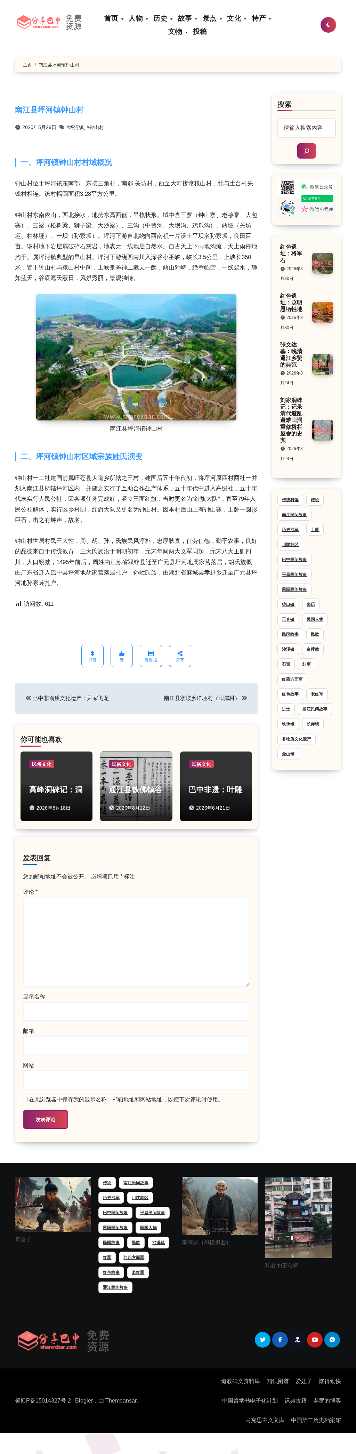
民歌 (315, 634)
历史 (161, 18)
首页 (112, 18)
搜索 (284, 104)
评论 (30, 892)
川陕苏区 (290, 544)
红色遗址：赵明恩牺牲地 (291, 302)
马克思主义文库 (264, 1420)
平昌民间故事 (294, 574)
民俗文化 (41, 764)
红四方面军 (292, 679)
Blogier (84, 1401)
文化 (235, 18)
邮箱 (28, 1031)
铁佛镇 (288, 724)
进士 (286, 709)
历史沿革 (290, 529)
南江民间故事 (294, 514)
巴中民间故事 (294, 559)
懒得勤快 (330, 1381)
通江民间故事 (314, 709)
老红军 (317, 694)
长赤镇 (313, 724)
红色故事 (290, 694)
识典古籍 (295, 1401)
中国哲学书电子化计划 (250, 1401)
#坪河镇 (75, 127)
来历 (311, 604)
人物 (137, 18)
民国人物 (315, 619)
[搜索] (306, 151)
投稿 (200, 31)
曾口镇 (288, 604)
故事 (186, 18)
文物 (176, 31)
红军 (306, 664)
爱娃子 (304, 1381)
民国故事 (290, 634)
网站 (28, 1065)
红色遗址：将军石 (291, 253)
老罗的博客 (327, 1401)
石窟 (286, 664)
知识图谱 (278, 1381)
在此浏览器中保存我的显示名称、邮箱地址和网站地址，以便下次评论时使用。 (126, 1099)
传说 (315, 499)
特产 (260, 18)
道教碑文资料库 (240, 1381)
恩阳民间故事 (294, 589)
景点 (211, 18)
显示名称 (34, 996)
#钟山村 (95, 127)
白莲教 (313, 649)
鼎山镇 (288, 754)
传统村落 (290, 499)
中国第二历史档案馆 (316, 1420)
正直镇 (288, 619)
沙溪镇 (288, 649)
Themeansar (121, 1401)
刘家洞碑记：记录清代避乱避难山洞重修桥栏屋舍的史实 (291, 420)
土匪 (315, 529)
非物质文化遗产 (296, 739)
